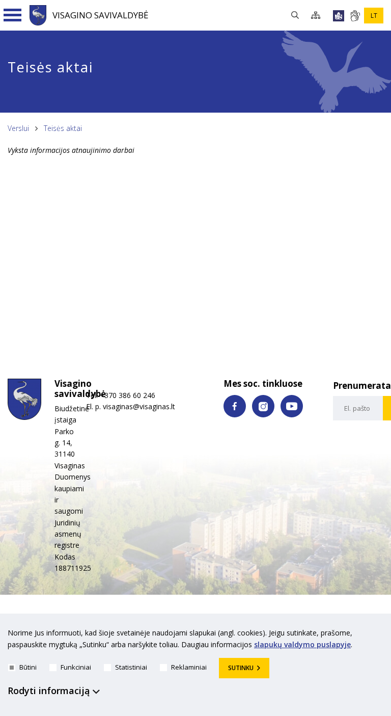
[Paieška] (297, 15)
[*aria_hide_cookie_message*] (380, 635)
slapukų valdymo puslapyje (302, 644)
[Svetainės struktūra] (318, 15)
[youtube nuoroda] (292, 406)
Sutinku (241, 668)
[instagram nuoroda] (263, 406)
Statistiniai (131, 667)
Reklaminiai (189, 667)
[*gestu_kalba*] (354, 15)
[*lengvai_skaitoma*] (338, 15)
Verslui (18, 128)
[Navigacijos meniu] (12, 15)
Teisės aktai (63, 128)
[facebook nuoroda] (235, 406)
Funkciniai (76, 667)
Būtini (28, 667)
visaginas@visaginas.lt (139, 406)
